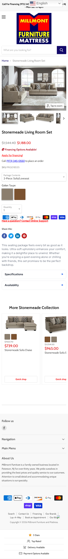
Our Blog (54, 517)
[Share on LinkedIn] (17, 235)
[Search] (61, 50)
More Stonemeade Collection (34, 307)
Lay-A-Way (15, 517)
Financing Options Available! (20, 149)
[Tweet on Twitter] (11, 235)
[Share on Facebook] (4, 235)
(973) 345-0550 (15, 161)
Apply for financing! (12, 155)
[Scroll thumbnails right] (63, 118)
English (42, 3)
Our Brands (51, 513)
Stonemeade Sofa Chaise (18, 350)
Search (11, 513)
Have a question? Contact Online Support (25, 220)
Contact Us (23, 513)
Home (5, 60)
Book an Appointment (35, 517)
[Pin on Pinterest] (24, 235)
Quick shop (21, 379)
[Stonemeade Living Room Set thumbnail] (10, 118)
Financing (37, 513)
